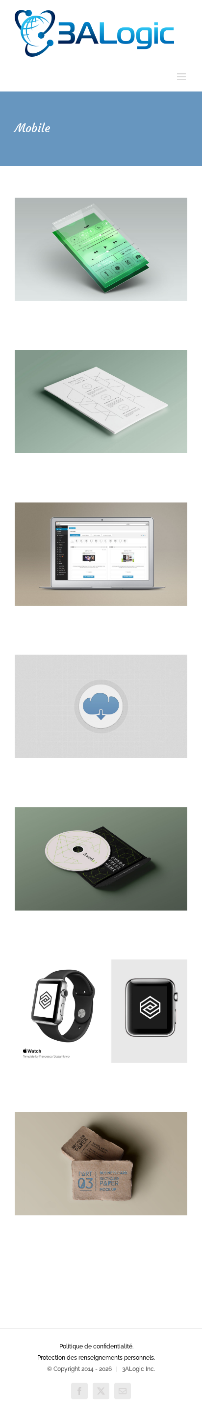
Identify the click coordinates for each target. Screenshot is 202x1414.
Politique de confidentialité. (96, 1346)
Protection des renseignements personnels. (96, 1357)
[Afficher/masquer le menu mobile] (182, 76)
